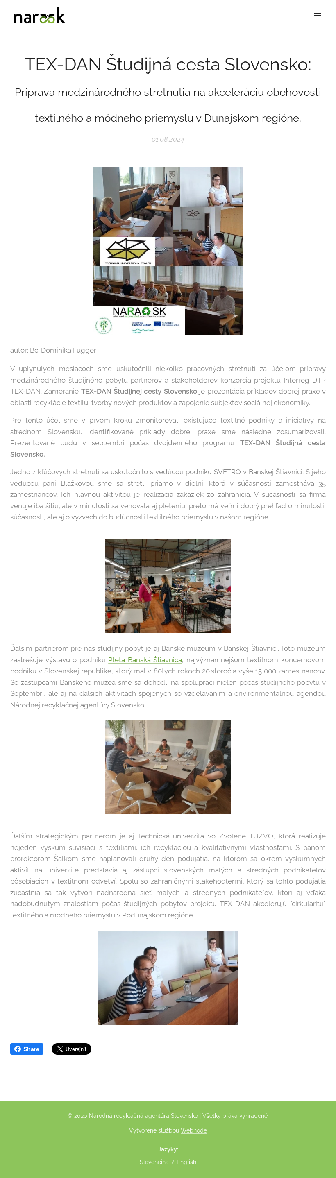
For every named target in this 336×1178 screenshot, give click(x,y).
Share (31, 1049)
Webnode (194, 1130)
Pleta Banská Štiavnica (145, 660)
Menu (317, 15)
